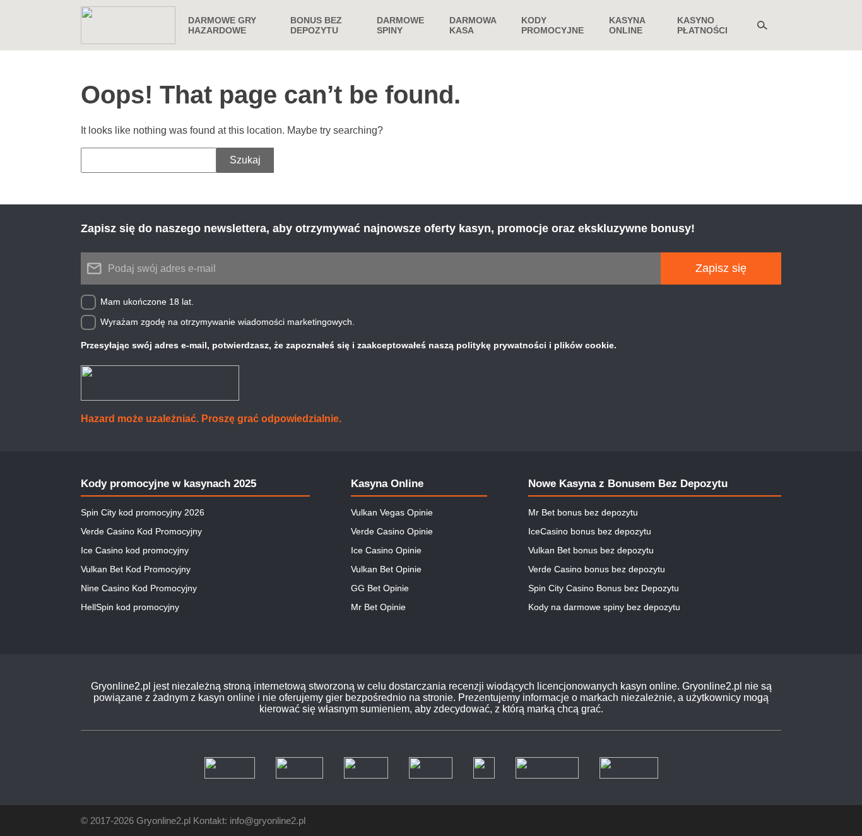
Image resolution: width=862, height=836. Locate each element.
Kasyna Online (387, 484)
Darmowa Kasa (472, 25)
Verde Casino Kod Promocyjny (141, 531)
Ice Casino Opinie (386, 550)
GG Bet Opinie (380, 588)
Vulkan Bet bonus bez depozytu (591, 550)
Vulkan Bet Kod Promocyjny (136, 569)
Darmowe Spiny (400, 25)
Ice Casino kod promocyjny (135, 550)
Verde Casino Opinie (392, 531)
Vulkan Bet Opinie (386, 569)
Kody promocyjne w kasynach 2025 (168, 484)
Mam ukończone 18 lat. (147, 302)
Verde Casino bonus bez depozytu (596, 569)
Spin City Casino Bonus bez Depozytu (603, 588)
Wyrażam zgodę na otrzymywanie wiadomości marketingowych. (227, 322)
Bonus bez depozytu (316, 25)
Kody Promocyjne (552, 25)
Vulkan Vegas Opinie (392, 512)
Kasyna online (627, 25)
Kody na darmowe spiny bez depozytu (604, 607)
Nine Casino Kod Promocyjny (139, 588)
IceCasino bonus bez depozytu (589, 531)
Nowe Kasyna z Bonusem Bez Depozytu (628, 484)
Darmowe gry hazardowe (222, 25)
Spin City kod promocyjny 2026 (142, 512)
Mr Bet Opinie (378, 607)
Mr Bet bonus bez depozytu (583, 512)
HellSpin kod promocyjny (130, 607)
